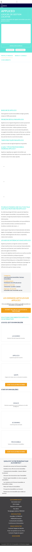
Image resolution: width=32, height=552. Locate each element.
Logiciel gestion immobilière (11, 277)
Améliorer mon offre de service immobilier (14, 468)
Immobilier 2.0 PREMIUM (16, 516)
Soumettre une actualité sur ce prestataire (16, 310)
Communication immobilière (16, 520)
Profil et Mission (7, 55)
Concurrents (6, 60)
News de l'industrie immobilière (12, 486)
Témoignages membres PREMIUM (16, 511)
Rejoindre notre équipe (16, 506)
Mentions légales (25, 544)
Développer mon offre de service (12, 282)
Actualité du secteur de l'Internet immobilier (15, 466)
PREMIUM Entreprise (16, 518)
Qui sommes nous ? (16, 502)
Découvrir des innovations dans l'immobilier (15, 475)
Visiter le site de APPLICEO (16, 45)
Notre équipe (16, 504)
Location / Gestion (16, 286)
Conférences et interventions (16, 523)
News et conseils (21, 55)
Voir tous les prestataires (16, 384)
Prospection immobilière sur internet (13, 489)
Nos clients (16, 508)
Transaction (7, 286)
